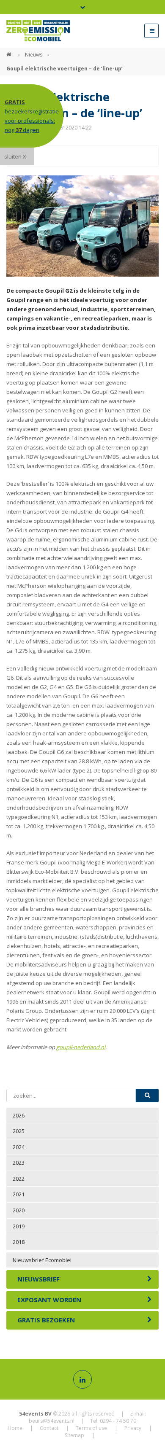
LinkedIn (73, 156)
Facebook (40, 156)
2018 (19, 1242)
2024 (19, 1147)
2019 (19, 1226)
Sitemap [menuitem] (74, 1435)
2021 (19, 1194)
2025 (19, 1131)
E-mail (90, 156)
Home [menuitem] (15, 1428)
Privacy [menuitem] (132, 1428)
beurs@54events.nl (51, 1420)
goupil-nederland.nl (80, 1047)
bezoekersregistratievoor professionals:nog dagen (32, 116)
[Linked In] (82, 1379)
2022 (19, 1178)
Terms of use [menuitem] (91, 1428)
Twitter (56, 156)
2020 (19, 1210)
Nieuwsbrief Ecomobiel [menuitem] (42, 1260)
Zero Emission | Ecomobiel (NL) (9, 51)
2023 (19, 1162)
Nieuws (33, 54)
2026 (19, 1115)
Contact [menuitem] (49, 1428)
